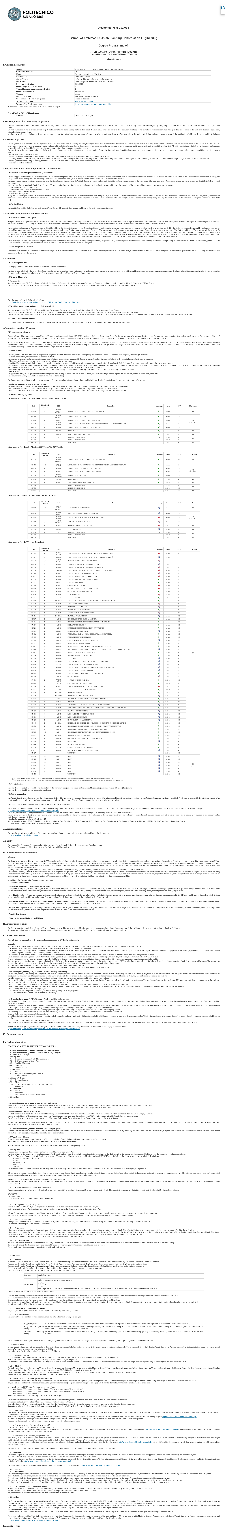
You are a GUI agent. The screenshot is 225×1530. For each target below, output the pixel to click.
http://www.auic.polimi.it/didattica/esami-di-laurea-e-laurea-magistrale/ (33, 811)
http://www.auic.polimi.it (84, 101)
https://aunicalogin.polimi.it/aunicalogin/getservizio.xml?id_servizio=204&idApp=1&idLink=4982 (44, 302)
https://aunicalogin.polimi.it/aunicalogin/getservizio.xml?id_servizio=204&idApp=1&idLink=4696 (44, 1029)
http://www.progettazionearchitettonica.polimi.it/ (93, 104)
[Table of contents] (223, 12)
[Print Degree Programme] (223, 8)
